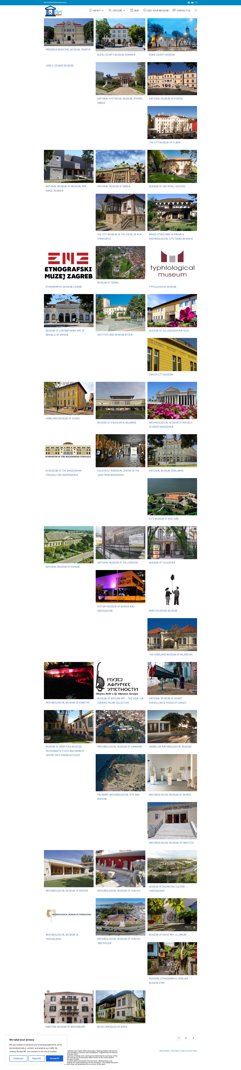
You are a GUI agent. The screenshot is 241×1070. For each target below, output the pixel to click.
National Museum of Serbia (113, 186)
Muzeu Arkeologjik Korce (112, 1026)
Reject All (36, 1058)
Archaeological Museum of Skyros (170, 794)
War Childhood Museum (163, 610)
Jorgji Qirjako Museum (60, 65)
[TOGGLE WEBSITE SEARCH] (196, 10)
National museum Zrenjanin (166, 470)
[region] (36, 1049)
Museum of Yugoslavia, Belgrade (116, 422)
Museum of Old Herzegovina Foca (169, 330)
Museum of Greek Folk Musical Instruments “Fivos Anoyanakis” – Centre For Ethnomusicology (66, 751)
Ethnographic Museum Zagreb (64, 286)
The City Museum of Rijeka (164, 142)
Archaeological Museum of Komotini (68, 702)
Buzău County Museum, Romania (116, 54)
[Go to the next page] (193, 1038)
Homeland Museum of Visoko (63, 418)
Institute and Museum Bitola (114, 334)
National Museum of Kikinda (63, 566)
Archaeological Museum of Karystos (171, 842)
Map (183, 1051)
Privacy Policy (192, 1051)
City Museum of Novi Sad (164, 518)
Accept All (54, 1058)
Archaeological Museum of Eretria (67, 890)
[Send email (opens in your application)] (195, 2)
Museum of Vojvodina (162, 562)
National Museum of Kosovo (166, 98)
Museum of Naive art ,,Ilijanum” (168, 934)
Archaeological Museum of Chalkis (118, 890)
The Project (175, 1051)
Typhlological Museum (162, 286)
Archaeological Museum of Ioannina (119, 746)
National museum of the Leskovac (117, 562)
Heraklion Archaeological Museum (170, 746)
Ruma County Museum (162, 54)
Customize (18, 1058)
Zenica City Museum (161, 374)
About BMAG (164, 1051)
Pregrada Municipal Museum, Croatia (68, 49)
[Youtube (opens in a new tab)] (192, 2)
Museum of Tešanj (108, 282)
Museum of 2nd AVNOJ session (167, 186)
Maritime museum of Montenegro (65, 1026)
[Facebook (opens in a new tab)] (189, 2)
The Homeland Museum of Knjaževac (171, 654)
